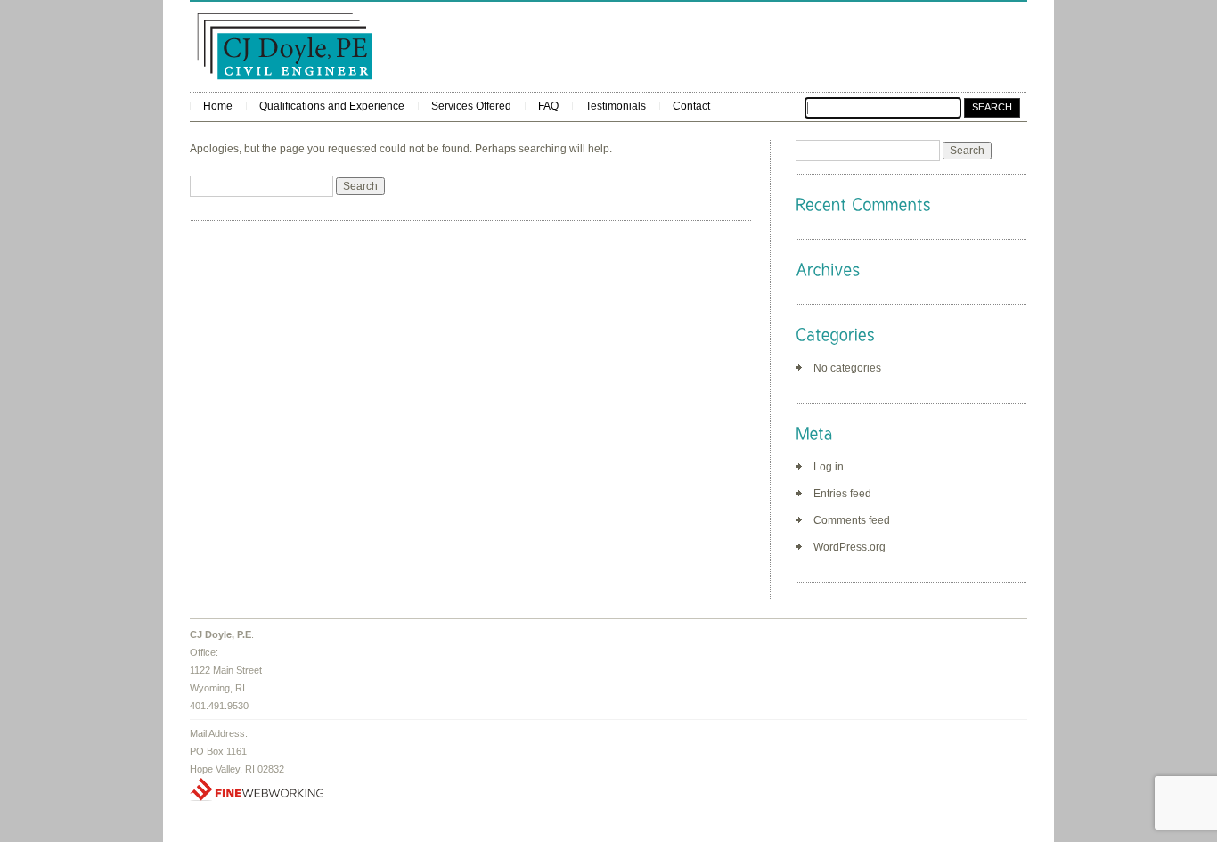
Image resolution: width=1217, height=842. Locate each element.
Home (218, 106)
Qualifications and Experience (331, 106)
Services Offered (471, 106)
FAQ (548, 106)
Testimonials (615, 106)
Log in (828, 467)
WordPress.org (849, 547)
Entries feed (842, 493)
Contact (691, 106)
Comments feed (851, 520)
